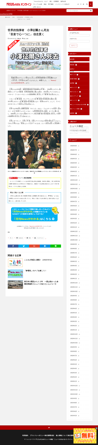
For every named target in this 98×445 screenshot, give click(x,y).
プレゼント (76, 91)
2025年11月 (75, 184)
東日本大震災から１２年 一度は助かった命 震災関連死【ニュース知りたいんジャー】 (42, 283)
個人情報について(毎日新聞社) (66, 435)
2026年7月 (74, 150)
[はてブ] (45, 246)
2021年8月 (74, 402)
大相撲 (84, 126)
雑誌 (45, 4)
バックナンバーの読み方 (62, 4)
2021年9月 (74, 398)
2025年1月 (74, 227)
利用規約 (25, 435)
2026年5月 (74, 158)
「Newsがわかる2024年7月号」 (36, 226)
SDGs (82, 129)
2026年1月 (74, 175)
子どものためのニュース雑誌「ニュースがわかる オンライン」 (54, 439)
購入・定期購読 (54, 1)
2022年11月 (75, 338)
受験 (74, 83)
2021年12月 (75, 385)
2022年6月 (74, 360)
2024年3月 (74, 270)
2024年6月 (74, 257)
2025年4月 (74, 214)
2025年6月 (74, 205)
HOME (8, 17)
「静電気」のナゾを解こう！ (35, 271)
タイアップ (76, 96)
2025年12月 (75, 180)
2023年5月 (74, 313)
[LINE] (55, 246)
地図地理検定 (73, 129)
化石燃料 (86, 132)
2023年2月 (74, 325)
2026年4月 (74, 163)
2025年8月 (74, 197)
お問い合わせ (37, 7)
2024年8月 (74, 248)
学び (73, 69)
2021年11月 (75, 390)
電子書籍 (50, 4)
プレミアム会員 (37, 4)
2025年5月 (74, 210)
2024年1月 (74, 278)
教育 (87, 126)
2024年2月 (74, 274)
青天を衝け (83, 127)
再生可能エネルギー (77, 127)
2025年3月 (74, 218)
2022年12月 (75, 334)
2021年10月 (75, 394)
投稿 (74, 64)
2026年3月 (74, 167)
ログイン (73, 45)
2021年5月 (74, 415)
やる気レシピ (86, 129)
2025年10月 (75, 188)
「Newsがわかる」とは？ (40, 1)
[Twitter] (23, 246)
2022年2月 (74, 377)
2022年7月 (74, 355)
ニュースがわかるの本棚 (80, 104)
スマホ (74, 133)
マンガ (75, 74)
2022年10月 (75, 343)
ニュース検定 (76, 126)
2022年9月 (74, 347)
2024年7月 (74, 253)
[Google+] (34, 246)
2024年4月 (74, 265)
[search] (91, 10)
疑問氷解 (26, 10)
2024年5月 (74, 261)
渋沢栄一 (77, 129)
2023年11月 (75, 287)
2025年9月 (74, 193)
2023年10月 (75, 291)
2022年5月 (74, 364)
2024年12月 (75, 231)
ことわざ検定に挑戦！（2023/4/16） (38, 260)
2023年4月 (74, 317)
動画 (74, 113)
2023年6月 (74, 308)
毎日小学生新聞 (80, 130)
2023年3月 (74, 321)
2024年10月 (75, 240)
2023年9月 (74, 295)
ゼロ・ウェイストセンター (79, 132)
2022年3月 (74, 373)
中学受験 (20, 10)
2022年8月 (74, 351)
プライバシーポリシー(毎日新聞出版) (42, 435)
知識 (13, 17)
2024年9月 (74, 244)
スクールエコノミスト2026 (37, 10)
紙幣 (77, 133)
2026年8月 (74, 146)
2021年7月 (74, 407)
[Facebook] (13, 246)
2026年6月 (74, 154)
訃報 (27, 38)
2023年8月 (74, 300)
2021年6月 (74, 411)
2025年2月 (74, 223)
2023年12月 (75, 283)
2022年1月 (74, 381)
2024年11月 (75, 235)
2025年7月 (74, 201)
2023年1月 (74, 330)
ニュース (76, 100)
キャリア (75, 87)
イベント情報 (77, 109)
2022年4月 (74, 368)
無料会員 (63, 1)
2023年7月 (74, 304)
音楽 (24, 38)
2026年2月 (74, 171)
